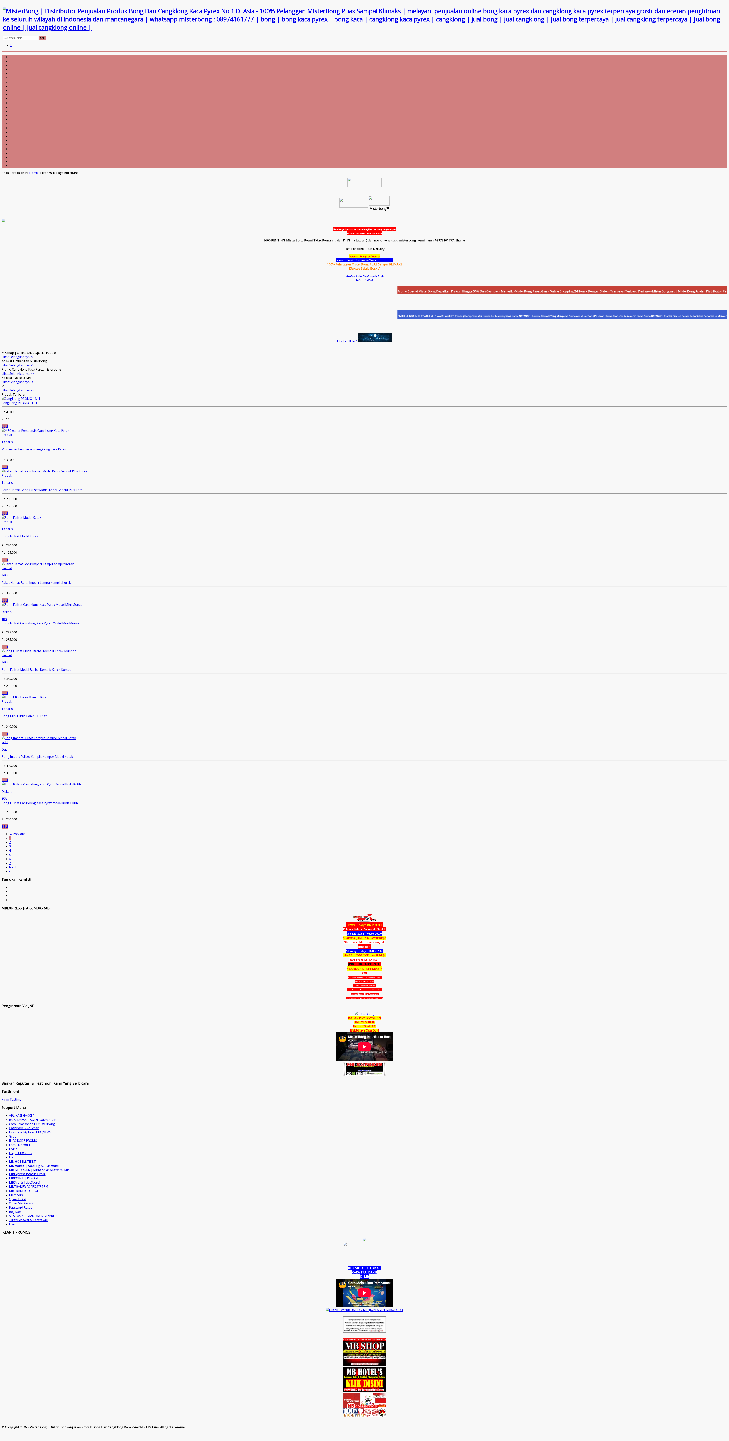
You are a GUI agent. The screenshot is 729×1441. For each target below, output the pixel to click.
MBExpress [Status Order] (27, 1174)
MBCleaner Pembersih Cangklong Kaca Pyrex (34, 449)
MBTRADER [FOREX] (23, 1191)
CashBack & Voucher (24, 1128)
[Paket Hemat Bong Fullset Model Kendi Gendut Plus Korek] (44, 471)
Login (13, 1149)
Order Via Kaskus (21, 1203)
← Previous (17, 834)
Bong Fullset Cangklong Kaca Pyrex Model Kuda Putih (40, 803)
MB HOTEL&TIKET (22, 1161)
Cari (42, 37)
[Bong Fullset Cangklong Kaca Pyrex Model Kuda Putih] (41, 784)
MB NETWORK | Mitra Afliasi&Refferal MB (39, 1170)
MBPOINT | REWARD (24, 1178)
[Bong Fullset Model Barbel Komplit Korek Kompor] (39, 651)
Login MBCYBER (20, 1153)
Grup (12, 1136)
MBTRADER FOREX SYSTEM (28, 1186)
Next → (14, 867)
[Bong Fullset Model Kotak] (21, 517)
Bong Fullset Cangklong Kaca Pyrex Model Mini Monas (40, 623)
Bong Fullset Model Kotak (20, 536)
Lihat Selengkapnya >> (18, 357)
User (12, 1224)
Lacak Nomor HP (21, 1145)
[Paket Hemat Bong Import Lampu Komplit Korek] (38, 564)
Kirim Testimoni (13, 1099)
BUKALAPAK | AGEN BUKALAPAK (32, 1120)
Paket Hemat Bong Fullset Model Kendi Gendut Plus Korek (43, 490)
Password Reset (20, 1207)
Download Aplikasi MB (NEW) (30, 1132)
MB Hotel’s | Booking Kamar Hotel (34, 1166)
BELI (5, 426)
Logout (14, 1157)
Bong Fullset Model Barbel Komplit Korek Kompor (37, 669)
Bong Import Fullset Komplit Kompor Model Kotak (37, 757)
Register (15, 1212)
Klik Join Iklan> (347, 341)
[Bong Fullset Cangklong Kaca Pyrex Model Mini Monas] (42, 605)
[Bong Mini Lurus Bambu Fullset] (26, 697)
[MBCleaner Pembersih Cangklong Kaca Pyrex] (35, 430)
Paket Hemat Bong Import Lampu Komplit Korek (36, 582)
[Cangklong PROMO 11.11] (21, 399)
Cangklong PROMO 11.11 (19, 403)
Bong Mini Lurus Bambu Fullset (24, 716)
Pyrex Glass (384, 260)
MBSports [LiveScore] (24, 1182)
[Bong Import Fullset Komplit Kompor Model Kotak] (39, 738)
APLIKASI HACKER (21, 1115)
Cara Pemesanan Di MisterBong (32, 1124)
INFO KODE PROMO (23, 1141)
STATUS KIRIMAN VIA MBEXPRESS (33, 1216)
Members (16, 1195)
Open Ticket (17, 1199)
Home (33, 173)
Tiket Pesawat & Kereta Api (28, 1220)
